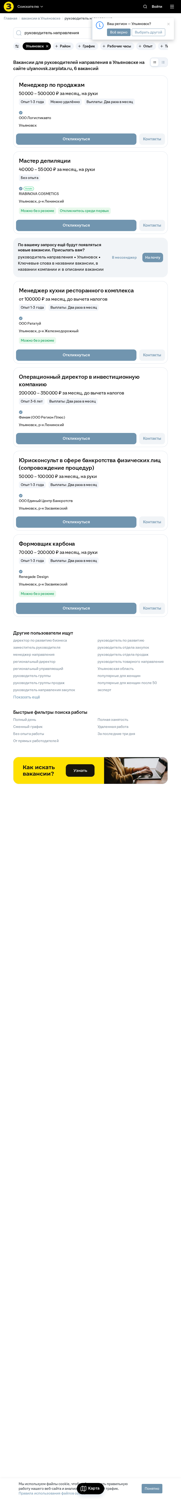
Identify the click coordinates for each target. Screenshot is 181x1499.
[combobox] (78, 33)
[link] (145, 6)
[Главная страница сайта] (9, 7)
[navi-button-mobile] (172, 6)
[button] (76, 139)
